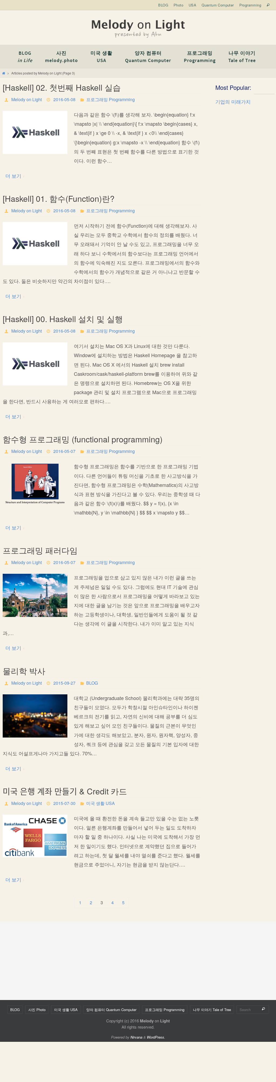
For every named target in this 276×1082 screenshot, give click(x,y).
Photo (178, 5)
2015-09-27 (64, 683)
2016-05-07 (64, 451)
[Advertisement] (243, 196)
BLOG (163, 5)
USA (192, 5)
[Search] (263, 1009)
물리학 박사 (24, 671)
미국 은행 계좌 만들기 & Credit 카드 (65, 791)
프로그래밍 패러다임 (40, 550)
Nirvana (136, 1037)
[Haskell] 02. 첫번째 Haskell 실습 (62, 87)
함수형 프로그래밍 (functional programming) (83, 439)
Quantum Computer (218, 5)
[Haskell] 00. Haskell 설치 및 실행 (63, 319)
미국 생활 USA (100, 803)
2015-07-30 (64, 803)
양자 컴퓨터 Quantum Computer (111, 1009)
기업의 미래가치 (233, 101)
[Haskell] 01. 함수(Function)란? (59, 198)
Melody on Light (26, 99)
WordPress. (156, 1037)
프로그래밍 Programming (110, 99)
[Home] (3, 73)
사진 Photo (37, 1009)
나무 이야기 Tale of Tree (212, 1009)
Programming (250, 5)
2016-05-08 (64, 99)
